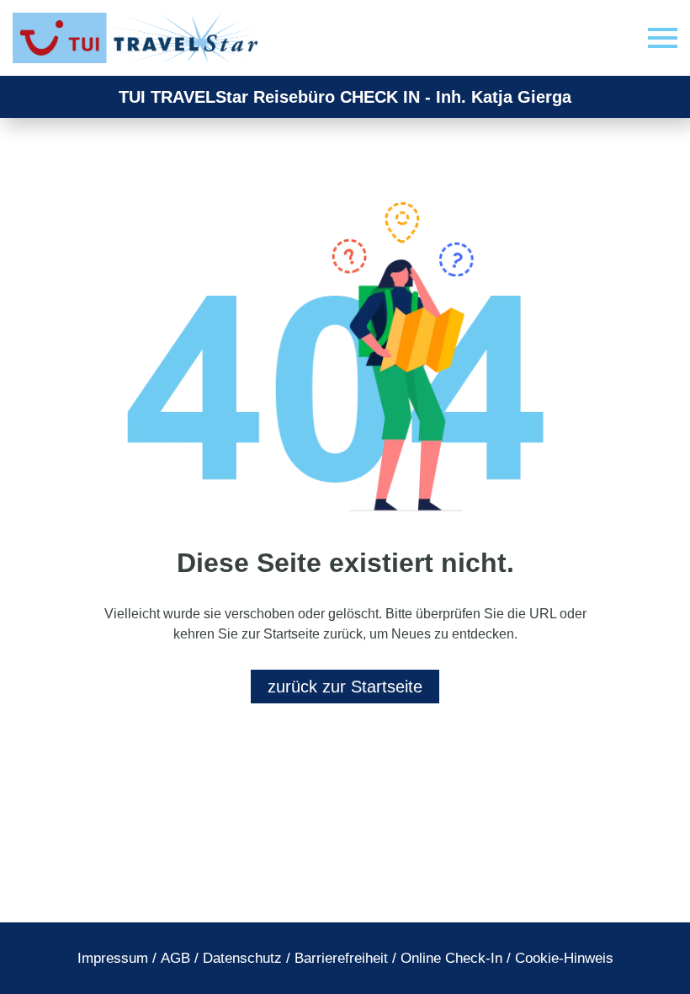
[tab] (112, 959)
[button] (662, 38)
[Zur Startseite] (139, 38)
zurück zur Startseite (345, 686)
